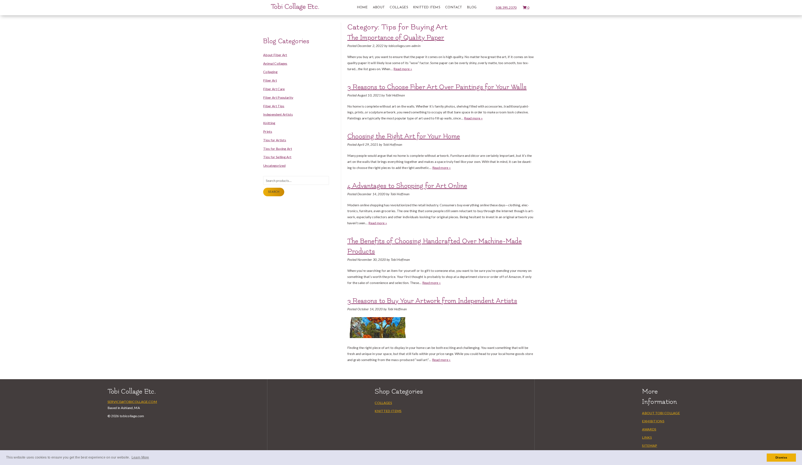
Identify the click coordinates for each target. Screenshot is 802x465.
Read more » (402, 69)
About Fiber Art (275, 55)
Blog (471, 7)
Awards (649, 429)
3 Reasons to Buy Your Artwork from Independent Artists (432, 301)
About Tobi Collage (661, 413)
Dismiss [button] (781, 457)
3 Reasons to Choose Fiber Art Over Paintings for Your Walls (437, 87)
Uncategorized (274, 165)
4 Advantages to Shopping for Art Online (407, 186)
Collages (399, 7)
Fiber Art (270, 80)
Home (362, 7)
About (379, 7)
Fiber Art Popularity (278, 97)
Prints (267, 131)
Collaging (270, 72)
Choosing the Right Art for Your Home (403, 136)
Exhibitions (653, 421)
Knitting (269, 123)
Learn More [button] (140, 457)
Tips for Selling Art (277, 157)
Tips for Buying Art (277, 149)
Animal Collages (275, 63)
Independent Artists (278, 114)
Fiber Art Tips (273, 106)
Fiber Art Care (274, 89)
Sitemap (649, 445)
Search (273, 192)
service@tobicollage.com (132, 402)
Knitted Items (426, 7)
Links (647, 437)
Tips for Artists (274, 140)
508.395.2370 (506, 7)
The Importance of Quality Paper (395, 37)
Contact (453, 7)
